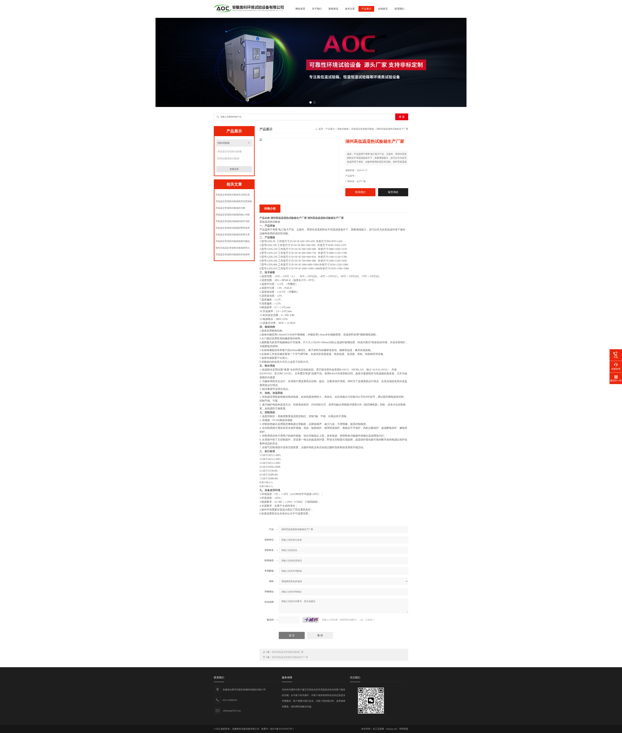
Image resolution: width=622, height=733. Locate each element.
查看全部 (234, 169)
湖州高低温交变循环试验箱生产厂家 (290, 657)
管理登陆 (403, 729)
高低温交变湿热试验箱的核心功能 (233, 214)
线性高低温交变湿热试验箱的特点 (233, 248)
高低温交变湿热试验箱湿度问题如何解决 (234, 241)
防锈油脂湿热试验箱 (228, 158)
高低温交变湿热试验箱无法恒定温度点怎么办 (234, 195)
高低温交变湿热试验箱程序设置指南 (234, 201)
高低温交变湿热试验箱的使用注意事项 (234, 234)
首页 (320, 129)
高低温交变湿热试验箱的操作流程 (233, 221)
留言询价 (393, 192)
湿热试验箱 (223, 143)
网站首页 (300, 8)
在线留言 (383, 8)
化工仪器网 (378, 729)
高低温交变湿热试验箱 (229, 151)
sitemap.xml (391, 729)
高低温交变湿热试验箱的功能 (230, 208)
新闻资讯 (333, 8)
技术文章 (350, 8)
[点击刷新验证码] (311, 620)
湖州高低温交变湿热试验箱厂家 (288, 652)
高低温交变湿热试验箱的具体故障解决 (234, 254)
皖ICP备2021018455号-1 (282, 729)
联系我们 (399, 8)
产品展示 (366, 8)
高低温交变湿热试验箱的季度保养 (233, 228)
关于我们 (317, 8)
